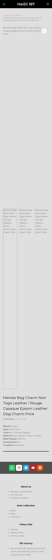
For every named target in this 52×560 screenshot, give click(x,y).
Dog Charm (20, 419)
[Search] (48, 4)
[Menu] (4, 4)
